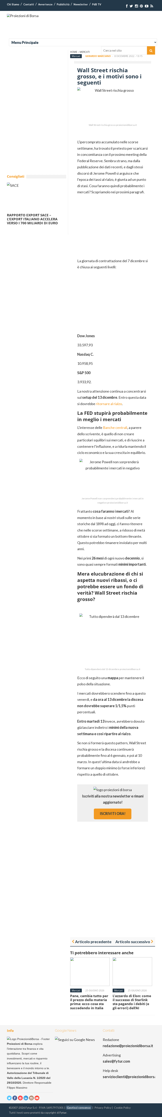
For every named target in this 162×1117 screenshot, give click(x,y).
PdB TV (96, 4)
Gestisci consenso (79, 1107)
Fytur (63, 1112)
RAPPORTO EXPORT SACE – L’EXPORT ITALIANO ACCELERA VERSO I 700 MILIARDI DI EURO (32, 219)
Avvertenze (45, 4)
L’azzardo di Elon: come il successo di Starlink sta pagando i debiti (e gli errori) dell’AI (132, 1002)
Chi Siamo (13, 4)
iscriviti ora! (112, 813)
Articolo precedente (93, 941)
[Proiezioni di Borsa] (23, 15)
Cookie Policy (122, 1107)
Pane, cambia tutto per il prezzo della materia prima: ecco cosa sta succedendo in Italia (89, 1002)
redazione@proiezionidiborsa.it (128, 1046)
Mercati (76, 56)
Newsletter (80, 4)
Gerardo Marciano (98, 56)
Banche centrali (115, 427)
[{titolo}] (127, 6)
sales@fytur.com (116, 1061)
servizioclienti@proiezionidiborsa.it (131, 1077)
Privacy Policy (102, 1107)
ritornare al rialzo (109, 404)
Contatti (28, 4)
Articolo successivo (132, 941)
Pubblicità (63, 4)
